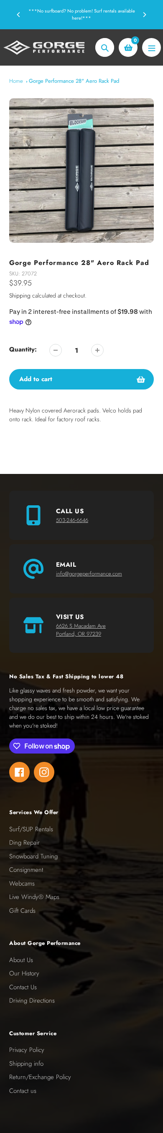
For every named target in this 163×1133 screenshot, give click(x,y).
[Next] (144, 14)
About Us (21, 960)
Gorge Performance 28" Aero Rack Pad (74, 81)
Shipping (20, 295)
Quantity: (23, 349)
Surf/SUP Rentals (31, 829)
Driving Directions (32, 1000)
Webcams (22, 883)
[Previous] (19, 14)
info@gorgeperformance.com (89, 574)
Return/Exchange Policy (40, 1077)
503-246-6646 (72, 520)
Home (16, 81)
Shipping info (26, 1063)
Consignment (26, 869)
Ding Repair (24, 842)
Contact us (22, 1090)
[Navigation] (151, 47)
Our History (24, 973)
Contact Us (23, 987)
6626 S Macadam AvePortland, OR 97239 (81, 630)
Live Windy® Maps (34, 896)
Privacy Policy (26, 1049)
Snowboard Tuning (33, 856)
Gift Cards (22, 910)
